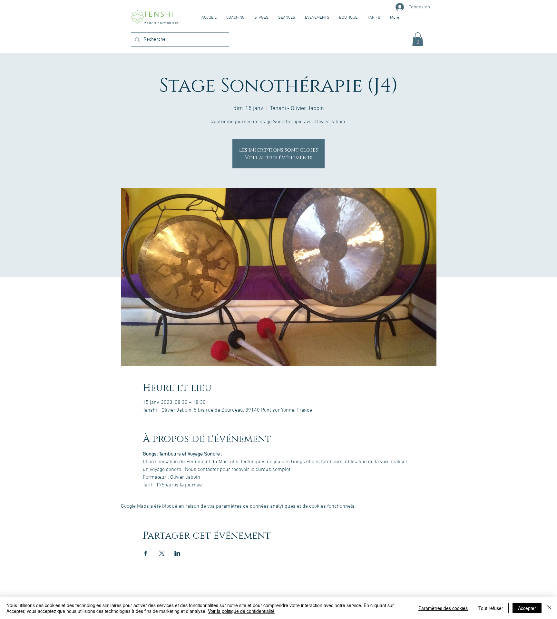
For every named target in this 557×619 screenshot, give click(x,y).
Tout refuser (490, 608)
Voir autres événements (278, 157)
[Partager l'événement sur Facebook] (146, 553)
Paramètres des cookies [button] (443, 608)
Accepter (527, 608)
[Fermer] (549, 608)
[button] (418, 39)
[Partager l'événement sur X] (162, 553)
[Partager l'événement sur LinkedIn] (177, 553)
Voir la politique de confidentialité (241, 611)
